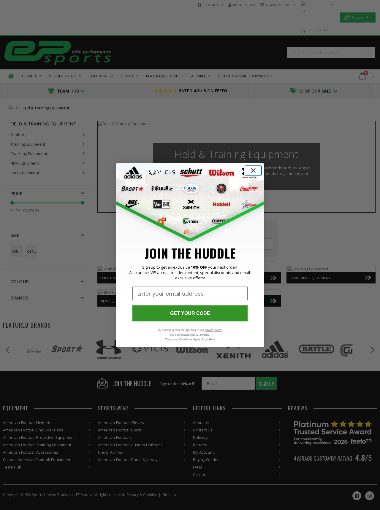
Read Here (208, 339)
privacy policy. (213, 330)
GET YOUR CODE (190, 313)
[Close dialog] (253, 170)
